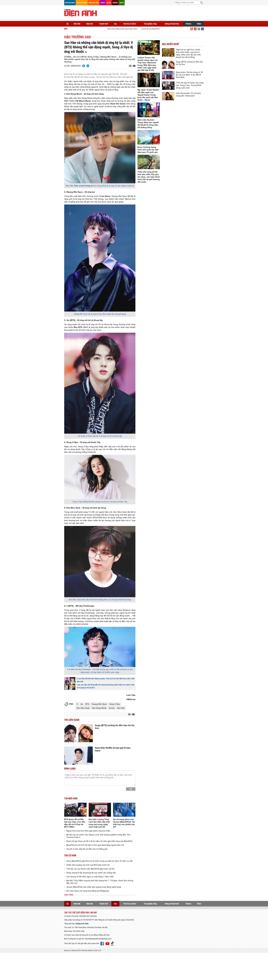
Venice (121, 3)
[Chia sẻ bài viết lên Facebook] (83, 65)
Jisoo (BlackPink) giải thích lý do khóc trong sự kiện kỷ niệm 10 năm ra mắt (99, 861)
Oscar (109, 3)
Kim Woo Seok (83, 708)
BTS (87, 704)
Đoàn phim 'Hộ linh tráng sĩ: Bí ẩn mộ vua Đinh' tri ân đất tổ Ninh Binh (189, 74)
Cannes (115, 3)
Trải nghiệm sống (150, 23)
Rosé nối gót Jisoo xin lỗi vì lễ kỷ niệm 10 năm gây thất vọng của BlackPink (99, 841)
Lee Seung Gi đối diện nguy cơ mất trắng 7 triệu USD (89, 876)
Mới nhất (77, 23)
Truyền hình (103, 23)
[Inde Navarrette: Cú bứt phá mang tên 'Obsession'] (168, 96)
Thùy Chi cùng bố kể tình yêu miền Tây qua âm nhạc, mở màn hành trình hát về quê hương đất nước (148, 177)
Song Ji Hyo (114, 704)
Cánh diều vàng (81, 3)
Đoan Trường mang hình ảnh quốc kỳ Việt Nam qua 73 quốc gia (147, 149)
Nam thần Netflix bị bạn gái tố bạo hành (113, 29)
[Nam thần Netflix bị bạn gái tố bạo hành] (78, 756)
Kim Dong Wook (99, 708)
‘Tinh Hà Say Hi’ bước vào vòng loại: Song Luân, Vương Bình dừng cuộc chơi (190, 85)
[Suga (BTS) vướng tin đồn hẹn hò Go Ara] (78, 733)
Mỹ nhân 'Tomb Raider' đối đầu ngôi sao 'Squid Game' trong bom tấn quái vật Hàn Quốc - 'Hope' (148, 95)
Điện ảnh (89, 23)
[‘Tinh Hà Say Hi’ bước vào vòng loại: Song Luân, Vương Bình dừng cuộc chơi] (168, 85)
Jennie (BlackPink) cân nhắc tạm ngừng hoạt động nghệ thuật (93, 887)
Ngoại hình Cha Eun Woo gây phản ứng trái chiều (88, 831)
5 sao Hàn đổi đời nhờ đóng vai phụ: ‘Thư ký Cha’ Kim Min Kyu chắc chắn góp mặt (99, 77)
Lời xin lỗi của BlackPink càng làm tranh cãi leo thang (152, 29)
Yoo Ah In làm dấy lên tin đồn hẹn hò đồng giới (86, 849)
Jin (81, 704)
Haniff (102, 3)
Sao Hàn (121, 708)
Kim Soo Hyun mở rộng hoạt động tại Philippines (87, 891)
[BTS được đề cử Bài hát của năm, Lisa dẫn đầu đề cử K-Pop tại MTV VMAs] (75, 810)
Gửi (131, 789)
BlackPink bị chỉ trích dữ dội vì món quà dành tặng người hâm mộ (95, 845)
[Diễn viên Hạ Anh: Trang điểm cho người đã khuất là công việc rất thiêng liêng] (148, 110)
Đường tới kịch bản (172, 23)
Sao (115, 23)
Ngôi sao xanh (70, 3)
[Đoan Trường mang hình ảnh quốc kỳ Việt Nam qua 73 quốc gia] (148, 137)
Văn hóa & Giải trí (129, 23)
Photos (188, 23)
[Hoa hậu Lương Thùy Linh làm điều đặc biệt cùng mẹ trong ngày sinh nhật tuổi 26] (100, 810)
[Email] (133, 66)
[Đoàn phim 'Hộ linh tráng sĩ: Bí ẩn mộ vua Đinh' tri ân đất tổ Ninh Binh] (168, 75)
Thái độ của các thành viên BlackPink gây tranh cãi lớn (90, 869)
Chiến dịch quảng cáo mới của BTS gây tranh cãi (88, 865)
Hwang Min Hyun (99, 704)
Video (199, 23)
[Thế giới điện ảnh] (80, 13)
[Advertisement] (153, 12)
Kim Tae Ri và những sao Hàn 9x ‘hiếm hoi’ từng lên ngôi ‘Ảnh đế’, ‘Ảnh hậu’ (96, 74)
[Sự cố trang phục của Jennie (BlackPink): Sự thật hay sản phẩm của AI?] (124, 810)
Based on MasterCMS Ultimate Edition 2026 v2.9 (82, 950)
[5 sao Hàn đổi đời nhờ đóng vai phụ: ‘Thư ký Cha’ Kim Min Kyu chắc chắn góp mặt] (69, 680)
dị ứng (111, 708)
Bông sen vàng (94, 3)
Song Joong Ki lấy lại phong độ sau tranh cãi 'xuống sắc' (91, 873)
